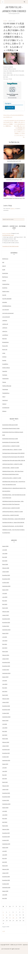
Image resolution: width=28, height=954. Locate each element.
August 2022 (5, 720)
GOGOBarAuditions (6, 306)
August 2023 (5, 676)
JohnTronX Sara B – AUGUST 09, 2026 (11, 507)
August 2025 (5, 589)
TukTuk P (4, 404)
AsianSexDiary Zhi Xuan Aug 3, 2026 (10, 442)
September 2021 (6, 760)
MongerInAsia (5, 342)
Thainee (4, 382)
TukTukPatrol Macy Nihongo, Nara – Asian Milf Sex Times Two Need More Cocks (13, 483)
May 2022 (4, 731)
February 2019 (5, 869)
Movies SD (4, 349)
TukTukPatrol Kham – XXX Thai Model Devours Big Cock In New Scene (13, 496)
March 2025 (5, 608)
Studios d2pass (6, 367)
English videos (5, 291)
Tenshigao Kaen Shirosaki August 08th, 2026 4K (13, 460)
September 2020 (6, 804)
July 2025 (4, 593)
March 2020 (5, 825)
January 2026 (5, 571)
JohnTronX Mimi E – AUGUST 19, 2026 (10, 445)
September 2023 (6, 673)
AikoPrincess (5, 258)
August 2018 (5, 891)
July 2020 (4, 811)
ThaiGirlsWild (5, 378)
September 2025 (6, 586)
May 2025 (4, 600)
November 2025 (6, 578)
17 (3, 917)
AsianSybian (5, 273)
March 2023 (5, 695)
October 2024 (5, 626)
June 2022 (4, 727)
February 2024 (5, 655)
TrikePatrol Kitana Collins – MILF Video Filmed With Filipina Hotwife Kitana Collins (12, 473)
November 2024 (6, 622)
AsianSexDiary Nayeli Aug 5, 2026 (10, 438)
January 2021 (5, 789)
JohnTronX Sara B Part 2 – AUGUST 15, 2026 (12, 464)
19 (9, 917)
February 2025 (5, 611)
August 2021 (5, 764)
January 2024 (5, 658)
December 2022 (6, 706)
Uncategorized (5, 407)
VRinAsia (4, 411)
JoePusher (4, 320)
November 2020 (6, 796)
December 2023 (6, 662)
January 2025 (5, 615)
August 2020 (5, 807)
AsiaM (3, 269)
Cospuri (4, 280)
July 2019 (4, 851)
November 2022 (6, 709)
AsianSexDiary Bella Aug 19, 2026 (14, 161)
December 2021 (6, 749)
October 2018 (5, 883)
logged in (12, 208)
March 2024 (5, 651)
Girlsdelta (4, 302)
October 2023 (5, 669)
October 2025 (5, 582)
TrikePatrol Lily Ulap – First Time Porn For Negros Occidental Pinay (13, 531)
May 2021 (4, 775)
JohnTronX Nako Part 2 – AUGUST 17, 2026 (12, 449)
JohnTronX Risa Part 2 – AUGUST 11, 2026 (11, 477)
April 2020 (4, 822)
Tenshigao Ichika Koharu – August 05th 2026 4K (13, 518)
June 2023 (4, 684)
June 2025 (4, 597)
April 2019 (4, 862)
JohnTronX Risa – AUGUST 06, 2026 (10, 515)
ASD (3, 262)
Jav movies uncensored (8, 313)
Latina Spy (4, 331)
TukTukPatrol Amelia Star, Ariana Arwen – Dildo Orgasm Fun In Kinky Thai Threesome (13, 503)
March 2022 (5, 738)
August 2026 (5, 546)
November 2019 (6, 836)
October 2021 (5, 756)
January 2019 (5, 873)
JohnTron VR (5, 324)
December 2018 (6, 876)
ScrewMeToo (5, 364)
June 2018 (4, 894)
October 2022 (5, 713)
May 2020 (4, 818)
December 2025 (6, 575)
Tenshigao (4, 374)
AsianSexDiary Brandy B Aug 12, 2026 (14, 179)
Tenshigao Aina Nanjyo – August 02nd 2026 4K (13, 522)
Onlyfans (4, 356)
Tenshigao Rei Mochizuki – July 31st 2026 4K (12, 526)
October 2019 (5, 840)
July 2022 (4, 724)
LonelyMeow (5, 335)
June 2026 (4, 553)
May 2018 (4, 898)
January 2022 (5, 745)
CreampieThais (5, 284)
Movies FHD (5, 345)
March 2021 (5, 782)
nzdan (3, 353)
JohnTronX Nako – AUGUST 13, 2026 (10, 467)
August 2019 (5, 847)
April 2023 (4, 691)
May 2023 (4, 687)
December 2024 (6, 618)
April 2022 (4, 735)
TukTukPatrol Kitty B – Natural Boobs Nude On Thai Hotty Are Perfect (14, 490)
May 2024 (4, 644)
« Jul (3, 931)
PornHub (4, 360)
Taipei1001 (4, 371)
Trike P (3, 396)
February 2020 (5, 829)
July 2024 (4, 637)
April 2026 (4, 560)
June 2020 (4, 814)
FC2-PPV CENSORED (6, 298)
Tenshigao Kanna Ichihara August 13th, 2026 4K (13, 453)
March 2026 (5, 564)
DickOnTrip (4, 287)
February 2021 (5, 785)
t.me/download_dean (8, 235)
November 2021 (6, 753)
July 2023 (4, 680)
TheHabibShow (5, 393)
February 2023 (5, 698)
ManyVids (4, 338)
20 (13, 917)
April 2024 (4, 647)
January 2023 (5, 702)
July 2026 (4, 549)
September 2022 (6, 716)
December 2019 (6, 833)
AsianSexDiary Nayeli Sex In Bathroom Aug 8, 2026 (14, 198)
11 (6, 915)
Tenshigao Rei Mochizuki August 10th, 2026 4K (13, 456)
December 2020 (6, 793)
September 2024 (6, 629)
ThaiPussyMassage (6, 385)
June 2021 (4, 771)
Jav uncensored (6, 316)
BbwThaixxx (5, 276)
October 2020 (5, 800)
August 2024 (5, 633)
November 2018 (6, 880)
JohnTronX (4, 327)
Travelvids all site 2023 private (10, 246)
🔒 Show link (9, 107)
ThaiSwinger (5, 389)
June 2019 (4, 854)
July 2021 (4, 767)
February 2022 (5, 742)
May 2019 (4, 858)
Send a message (6, 233)
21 (16, 917)
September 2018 (6, 887)
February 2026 (5, 568)
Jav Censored (5, 309)
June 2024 (4, 640)
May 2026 (4, 557)
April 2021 (4, 778)
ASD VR (4, 266)
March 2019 (5, 865)
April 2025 (4, 604)
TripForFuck (5, 400)
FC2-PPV (5, 20)
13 (13, 915)
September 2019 (6, 843)
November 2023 (6, 666)
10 (3, 915)
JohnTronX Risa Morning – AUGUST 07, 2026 (12, 511)
